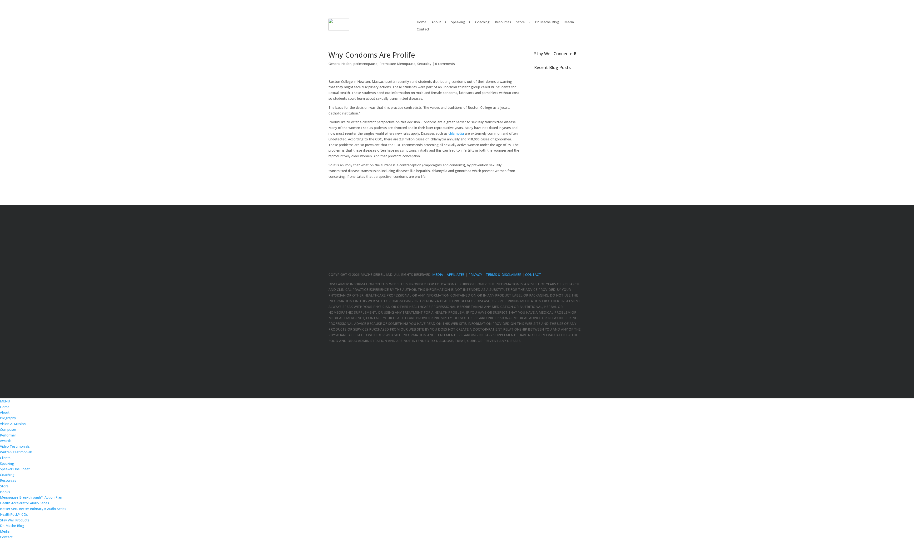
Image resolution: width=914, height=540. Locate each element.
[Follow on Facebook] (562, 266)
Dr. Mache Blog (547, 22)
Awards (5, 440)
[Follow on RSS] (582, 266)
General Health (340, 63)
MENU (5, 401)
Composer (8, 429)
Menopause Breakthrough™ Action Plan (31, 497)
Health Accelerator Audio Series (24, 503)
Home (421, 22)
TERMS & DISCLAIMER (503, 274)
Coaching (482, 22)
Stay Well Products (14, 520)
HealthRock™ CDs (14, 514)
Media (569, 22)
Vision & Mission (13, 423)
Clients (5, 458)
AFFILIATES (456, 274)
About (436, 22)
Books (5, 492)
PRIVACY (475, 274)
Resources (503, 22)
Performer (8, 435)
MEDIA (437, 274)
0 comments (445, 63)
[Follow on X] (572, 266)
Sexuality (424, 63)
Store (520, 22)
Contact (423, 29)
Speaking (458, 22)
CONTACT (533, 274)
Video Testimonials (15, 446)
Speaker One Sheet (15, 469)
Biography (8, 418)
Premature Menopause (397, 63)
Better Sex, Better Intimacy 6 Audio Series (33, 508)
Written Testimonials (16, 452)
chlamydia (456, 133)
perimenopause (365, 63)
